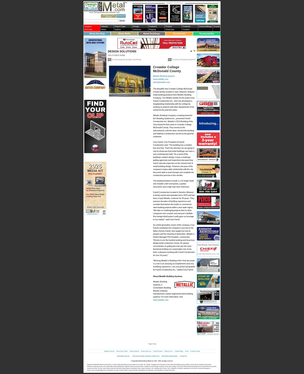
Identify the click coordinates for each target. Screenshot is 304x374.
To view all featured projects (182, 60)
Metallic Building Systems (164, 76)
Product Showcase (169, 28)
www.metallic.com (160, 79)
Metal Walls (124, 33)
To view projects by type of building (124, 60)
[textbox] (101, 20)
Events (216, 26)
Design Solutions (137, 28)
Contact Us (183, 356)
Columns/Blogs (205, 26)
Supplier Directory (88, 28)
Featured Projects (153, 28)
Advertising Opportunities (170, 356)
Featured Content (186, 28)
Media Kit (121, 16)
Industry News (104, 28)
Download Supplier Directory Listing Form (145, 356)
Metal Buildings (151, 33)
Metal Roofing (97, 33)
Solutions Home (116, 55)
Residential (179, 33)
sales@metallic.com (161, 82)
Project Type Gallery (120, 28)
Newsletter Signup (108, 16)
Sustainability (206, 33)
